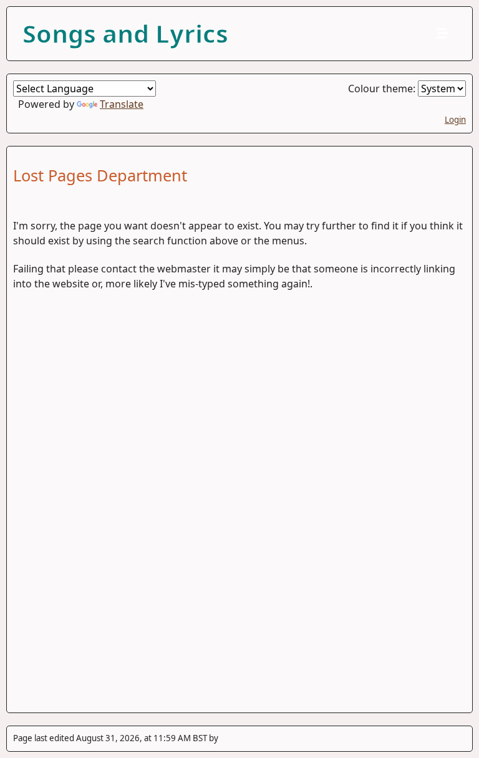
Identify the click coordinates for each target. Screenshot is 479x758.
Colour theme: (383, 88)
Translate (121, 104)
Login (455, 119)
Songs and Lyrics (125, 33)
